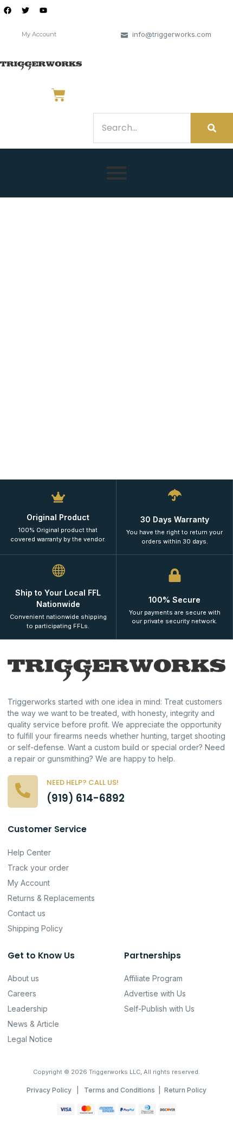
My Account (39, 34)
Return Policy (185, 1090)
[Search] (212, 128)
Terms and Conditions (119, 1090)
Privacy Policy (49, 1090)
